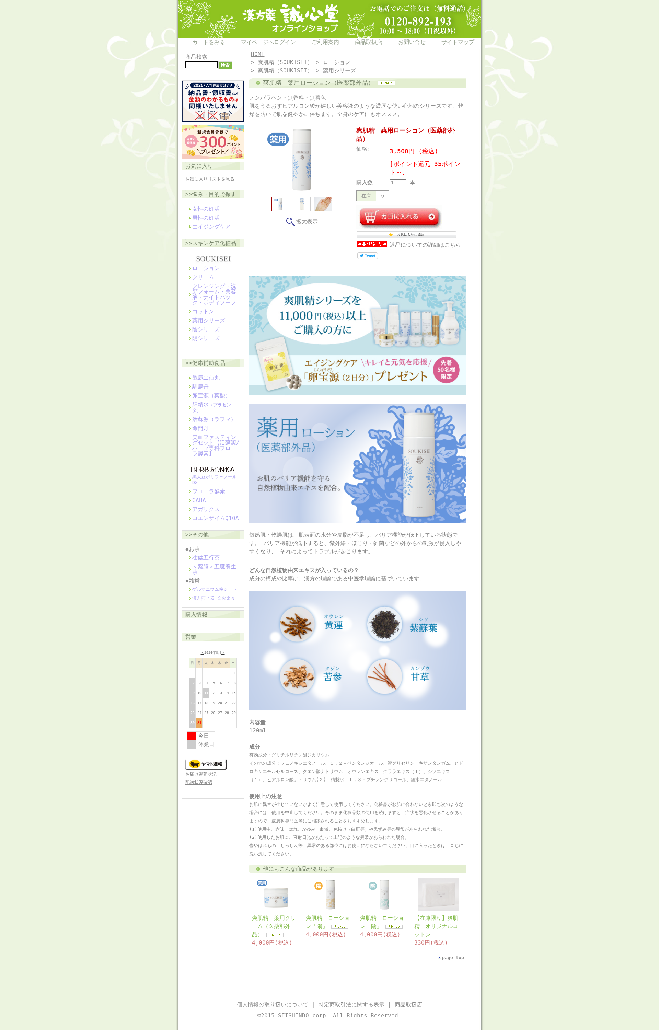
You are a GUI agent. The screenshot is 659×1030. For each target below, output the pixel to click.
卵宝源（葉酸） (211, 395)
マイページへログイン (268, 42)
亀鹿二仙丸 (206, 377)
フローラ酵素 (208, 491)
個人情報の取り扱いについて (272, 1004)
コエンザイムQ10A (215, 518)
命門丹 (200, 428)
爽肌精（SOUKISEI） (285, 62)
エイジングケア (211, 226)
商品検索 (196, 57)
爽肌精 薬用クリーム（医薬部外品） (274, 926)
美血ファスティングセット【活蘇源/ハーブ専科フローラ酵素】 (216, 445)
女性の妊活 (206, 209)
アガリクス (206, 509)
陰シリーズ (206, 329)
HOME (258, 54)
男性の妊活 (206, 218)
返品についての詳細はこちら (425, 245)
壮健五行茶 (206, 557)
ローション (206, 268)
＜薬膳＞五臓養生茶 (214, 569)
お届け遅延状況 (201, 774)
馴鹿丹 (200, 386)
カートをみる (208, 42)
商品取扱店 (368, 42)
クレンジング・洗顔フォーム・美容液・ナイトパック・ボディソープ (214, 294)
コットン (203, 311)
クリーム (203, 277)
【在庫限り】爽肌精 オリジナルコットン (436, 926)
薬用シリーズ (208, 320)
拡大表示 (307, 221)
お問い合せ (412, 42)
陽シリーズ (206, 338)
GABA (199, 500)
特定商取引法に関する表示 (351, 1004)
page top (453, 957)
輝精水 (211, 407)
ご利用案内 (325, 42)
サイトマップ (457, 42)
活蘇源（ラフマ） (214, 419)
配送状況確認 (198, 782)
